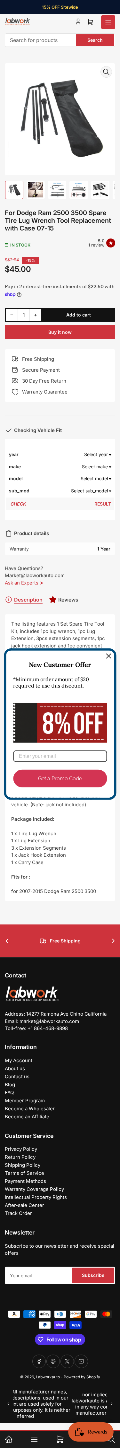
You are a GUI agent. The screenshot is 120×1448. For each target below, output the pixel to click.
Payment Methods (25, 1181)
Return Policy (20, 1157)
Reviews (68, 599)
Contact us (17, 1076)
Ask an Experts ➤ (24, 583)
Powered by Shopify (82, 1376)
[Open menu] (108, 22)
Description (28, 599)
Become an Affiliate (27, 1117)
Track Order (18, 1213)
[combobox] (60, 40)
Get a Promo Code (60, 779)
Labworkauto (48, 1376)
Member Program (25, 1100)
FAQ (9, 1092)
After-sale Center (24, 1205)
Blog (10, 1084)
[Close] (108, 655)
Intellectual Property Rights (36, 1197)
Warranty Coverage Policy (34, 1189)
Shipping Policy (22, 1165)
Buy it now (60, 332)
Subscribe (93, 1275)
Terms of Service (24, 1173)
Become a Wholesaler (30, 1109)
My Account (18, 1060)
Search (95, 40)
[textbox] (71, 454)
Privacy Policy (21, 1149)
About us (15, 1068)
